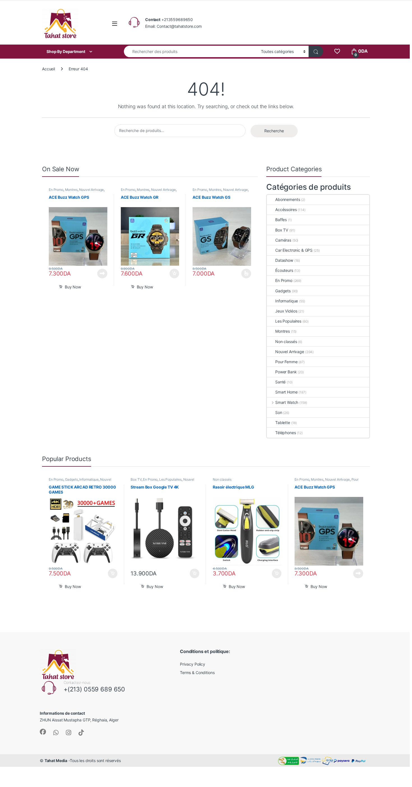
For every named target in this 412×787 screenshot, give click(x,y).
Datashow (284, 260)
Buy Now (73, 286)
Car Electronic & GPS (294, 250)
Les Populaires (288, 321)
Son (278, 412)
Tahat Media (56, 760)
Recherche (274, 130)
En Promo (56, 190)
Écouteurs (284, 270)
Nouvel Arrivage (91, 190)
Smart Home (286, 392)
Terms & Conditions (197, 672)
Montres (71, 190)
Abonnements (287, 199)
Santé (280, 381)
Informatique (286, 300)
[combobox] (191, 51)
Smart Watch (286, 402)
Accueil (48, 68)
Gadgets (283, 290)
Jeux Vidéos (286, 311)
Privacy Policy (192, 664)
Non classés (286, 341)
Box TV (281, 230)
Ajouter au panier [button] (172, 273)
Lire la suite (102, 273)
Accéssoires (286, 209)
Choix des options (244, 273)
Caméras (283, 240)
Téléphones (285, 432)
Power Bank (286, 371)
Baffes (281, 219)
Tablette (282, 422)
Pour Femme (286, 361)
